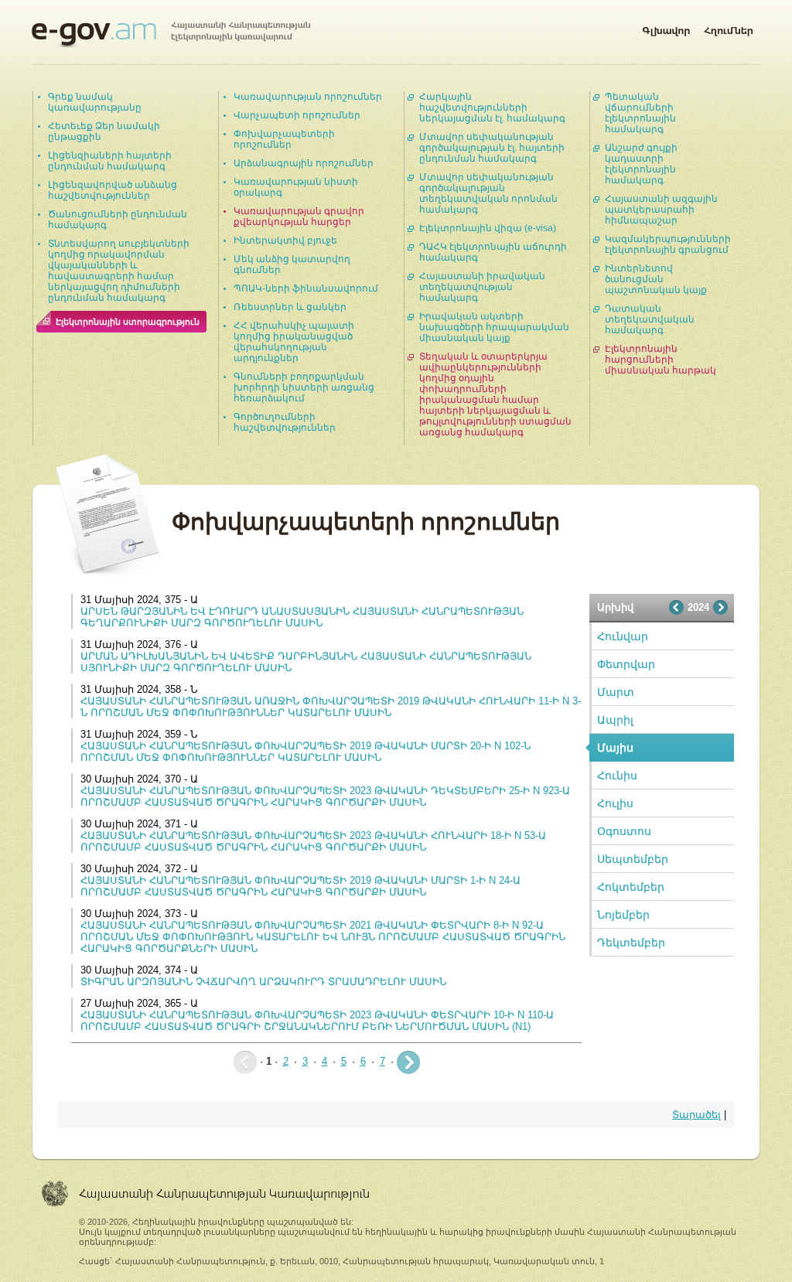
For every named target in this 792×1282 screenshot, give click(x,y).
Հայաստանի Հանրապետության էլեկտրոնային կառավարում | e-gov (171, 35)
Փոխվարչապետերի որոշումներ (284, 139)
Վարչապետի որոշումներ (297, 115)
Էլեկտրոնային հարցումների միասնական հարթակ (660, 359)
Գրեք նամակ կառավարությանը (95, 102)
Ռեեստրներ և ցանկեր (290, 307)
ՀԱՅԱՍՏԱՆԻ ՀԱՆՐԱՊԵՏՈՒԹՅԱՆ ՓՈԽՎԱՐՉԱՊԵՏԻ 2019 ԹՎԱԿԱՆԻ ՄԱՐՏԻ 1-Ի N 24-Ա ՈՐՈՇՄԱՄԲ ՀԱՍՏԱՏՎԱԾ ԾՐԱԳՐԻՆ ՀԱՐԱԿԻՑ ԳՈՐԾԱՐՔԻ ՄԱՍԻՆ (300, 886)
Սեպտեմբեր (632, 859)
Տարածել (696, 1114)
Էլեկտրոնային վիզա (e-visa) (487, 228)
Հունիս (617, 775)
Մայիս (615, 748)
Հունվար (622, 636)
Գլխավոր (666, 28)
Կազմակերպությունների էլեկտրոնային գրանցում (668, 244)
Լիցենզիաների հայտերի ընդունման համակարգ (110, 161)
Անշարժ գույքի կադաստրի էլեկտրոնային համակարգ (641, 164)
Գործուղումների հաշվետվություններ (285, 422)
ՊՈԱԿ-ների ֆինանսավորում (306, 288)
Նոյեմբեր (623, 915)
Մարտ (615, 692)
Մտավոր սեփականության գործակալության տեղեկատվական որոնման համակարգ (488, 193)
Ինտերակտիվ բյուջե (285, 240)
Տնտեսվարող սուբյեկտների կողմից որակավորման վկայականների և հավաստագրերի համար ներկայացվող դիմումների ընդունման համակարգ (118, 270)
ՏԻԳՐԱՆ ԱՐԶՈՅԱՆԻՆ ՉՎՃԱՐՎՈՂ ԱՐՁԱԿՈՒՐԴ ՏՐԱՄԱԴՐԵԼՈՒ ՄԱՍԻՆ (263, 981)
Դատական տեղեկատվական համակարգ (650, 319)
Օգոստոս (624, 831)
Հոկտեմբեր (630, 887)
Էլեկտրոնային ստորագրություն (128, 321)
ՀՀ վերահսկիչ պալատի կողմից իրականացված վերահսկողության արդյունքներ (294, 341)
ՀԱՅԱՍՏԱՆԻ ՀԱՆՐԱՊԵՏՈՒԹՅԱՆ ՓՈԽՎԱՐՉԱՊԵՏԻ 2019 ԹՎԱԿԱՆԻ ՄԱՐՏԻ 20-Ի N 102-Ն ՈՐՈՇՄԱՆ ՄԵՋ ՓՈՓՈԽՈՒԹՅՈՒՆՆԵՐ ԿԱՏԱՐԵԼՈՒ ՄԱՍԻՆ (305, 751)
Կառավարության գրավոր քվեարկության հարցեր (299, 216)
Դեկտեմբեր (631, 942)
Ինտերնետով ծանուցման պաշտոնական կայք (656, 279)
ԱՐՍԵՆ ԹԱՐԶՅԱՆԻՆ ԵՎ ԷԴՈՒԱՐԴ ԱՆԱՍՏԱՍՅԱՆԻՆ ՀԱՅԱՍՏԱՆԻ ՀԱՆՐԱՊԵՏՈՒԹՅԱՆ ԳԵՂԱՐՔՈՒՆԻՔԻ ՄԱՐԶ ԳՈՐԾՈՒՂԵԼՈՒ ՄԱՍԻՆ (302, 617)
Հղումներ (728, 28)
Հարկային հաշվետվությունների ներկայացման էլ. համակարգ (492, 107)
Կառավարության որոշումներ (308, 96)
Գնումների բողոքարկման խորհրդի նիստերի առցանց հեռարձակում (304, 387)
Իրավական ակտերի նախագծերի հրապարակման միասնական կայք (494, 327)
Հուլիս (615, 803)
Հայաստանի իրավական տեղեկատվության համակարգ (482, 287)
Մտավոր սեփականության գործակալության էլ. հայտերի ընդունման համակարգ (492, 147)
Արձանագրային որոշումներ (304, 163)
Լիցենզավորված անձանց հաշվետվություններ (112, 190)
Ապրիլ (615, 720)
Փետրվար (626, 664)
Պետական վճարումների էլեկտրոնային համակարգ (640, 113)
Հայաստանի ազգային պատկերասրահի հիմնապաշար (661, 209)
